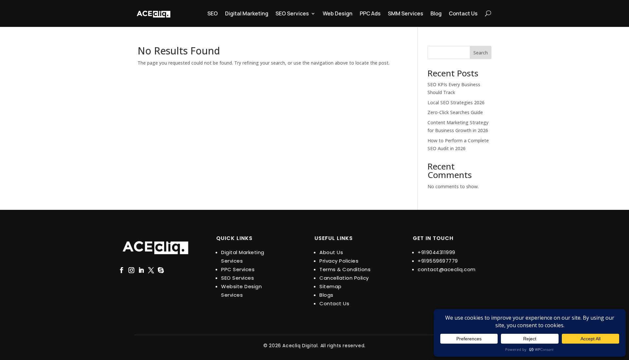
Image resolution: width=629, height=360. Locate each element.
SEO (212, 13)
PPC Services (238, 269)
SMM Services (405, 13)
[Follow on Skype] (161, 270)
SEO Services (292, 13)
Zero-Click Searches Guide (455, 112)
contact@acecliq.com (447, 269)
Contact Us (463, 13)
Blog (436, 13)
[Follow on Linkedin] (141, 270)
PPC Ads (370, 13)
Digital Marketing (246, 13)
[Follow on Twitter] (151, 270)
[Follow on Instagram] (131, 270)
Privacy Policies (338, 260)
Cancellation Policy (344, 277)
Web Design (338, 13)
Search (480, 53)
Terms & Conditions (345, 269)
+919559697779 (438, 260)
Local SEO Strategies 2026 (456, 102)
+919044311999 (436, 252)
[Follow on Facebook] (121, 270)
